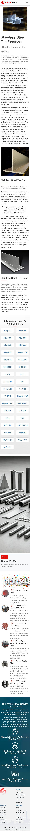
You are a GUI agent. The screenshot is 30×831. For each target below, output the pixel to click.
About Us (19, 790)
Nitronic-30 (19, 820)
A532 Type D (3, 820)
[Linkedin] (18, 828)
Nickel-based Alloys (21, 817)
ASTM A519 (3, 817)
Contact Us (19, 802)
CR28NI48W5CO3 (21, 810)
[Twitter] (14, 828)
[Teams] (25, 828)
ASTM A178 (3, 810)
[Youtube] (20, 828)
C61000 (18, 808)
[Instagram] (16, 828)
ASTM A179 (3, 812)
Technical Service (20, 795)
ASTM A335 (3, 808)
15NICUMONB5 (20, 812)
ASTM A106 (3, 822)
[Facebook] (12, 828)
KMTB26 (18, 815)
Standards (3, 805)
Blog (17, 799)
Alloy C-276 (19, 822)
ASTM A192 (3, 815)
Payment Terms (20, 797)
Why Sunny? (19, 792)
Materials (19, 805)
